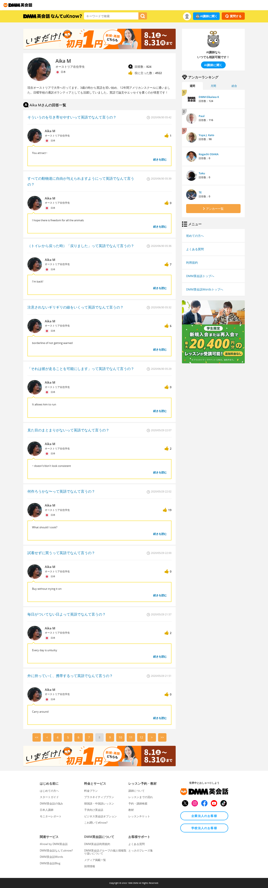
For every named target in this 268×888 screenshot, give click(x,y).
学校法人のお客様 (204, 828)
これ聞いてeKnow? (96, 822)
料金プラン (91, 791)
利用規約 (192, 262)
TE (200, 192)
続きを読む (160, 159)
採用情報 (89, 866)
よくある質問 (195, 249)
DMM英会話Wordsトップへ (204, 289)
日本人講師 (46, 810)
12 (141, 737)
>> (162, 737)
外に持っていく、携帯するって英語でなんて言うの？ (70, 675)
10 (120, 737)
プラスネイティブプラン (99, 797)
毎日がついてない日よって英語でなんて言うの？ (66, 614)
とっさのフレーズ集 (140, 850)
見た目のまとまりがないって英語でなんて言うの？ (68, 430)
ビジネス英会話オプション (100, 816)
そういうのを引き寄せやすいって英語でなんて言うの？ (71, 117)
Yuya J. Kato (206, 135)
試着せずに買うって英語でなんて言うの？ (61, 552)
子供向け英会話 (93, 810)
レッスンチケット (139, 816)
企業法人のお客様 (204, 816)
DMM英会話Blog (50, 863)
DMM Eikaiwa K (209, 97)
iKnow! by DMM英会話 (54, 844)
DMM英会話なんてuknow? (56, 850)
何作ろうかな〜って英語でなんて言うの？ (61, 491)
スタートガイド (49, 797)
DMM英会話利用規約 (97, 844)
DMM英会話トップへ (200, 276)
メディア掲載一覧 (95, 860)
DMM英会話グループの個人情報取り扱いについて (105, 852)
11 (131, 737)
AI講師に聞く (209, 16)
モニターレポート (51, 816)
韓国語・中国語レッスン (99, 803)
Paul (202, 116)
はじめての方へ (49, 791)
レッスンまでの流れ (140, 797)
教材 (131, 810)
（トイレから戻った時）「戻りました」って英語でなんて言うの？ (80, 245)
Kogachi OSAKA (209, 154)
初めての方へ (195, 236)
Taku (202, 173)
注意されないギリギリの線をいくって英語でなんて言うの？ (75, 307)
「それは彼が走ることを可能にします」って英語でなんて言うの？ (80, 368)
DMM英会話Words (51, 857)
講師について (136, 791)
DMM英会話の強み (51, 803)
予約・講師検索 (137, 803)
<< (36, 737)
